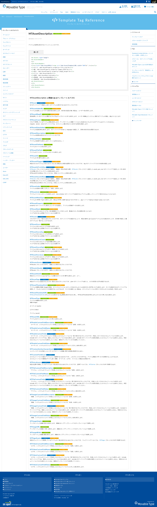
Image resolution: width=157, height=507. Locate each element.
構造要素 (5, 83)
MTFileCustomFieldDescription (41, 368)
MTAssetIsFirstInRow (38, 167)
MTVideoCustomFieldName (40, 449)
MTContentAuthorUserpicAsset (41, 349)
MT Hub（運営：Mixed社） (37, 1)
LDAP (4, 182)
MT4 (56, 108)
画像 (4, 57)
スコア (5, 108)
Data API (5, 175)
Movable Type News (8, 493)
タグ (4, 116)
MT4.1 (66, 33)
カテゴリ (5, 60)
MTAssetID (34, 156)
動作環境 (58, 489)
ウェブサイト (7, 42)
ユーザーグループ (87, 12)
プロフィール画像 (8, 153)
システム (5, 101)
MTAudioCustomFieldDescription (42, 322)
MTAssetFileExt (36, 139)
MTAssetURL (35, 317)
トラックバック (7, 127)
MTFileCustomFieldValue (39, 389)
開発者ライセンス (109, 489)
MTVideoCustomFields (38, 455)
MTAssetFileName (37, 144)
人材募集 (5, 497)
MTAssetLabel (35, 186)
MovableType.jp (5, 1)
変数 (4, 164)
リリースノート (8, 487)
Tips (61, 12)
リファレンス (54, 12)
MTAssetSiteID (35, 274)
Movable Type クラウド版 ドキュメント (65, 481)
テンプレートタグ (137, 36)
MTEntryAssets (35, 362)
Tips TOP (136, 81)
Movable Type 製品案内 (111, 483)
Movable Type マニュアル (62, 479)
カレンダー (6, 68)
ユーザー (5, 167)
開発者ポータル (75, 12)
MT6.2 (55, 114)
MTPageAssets (35, 438)
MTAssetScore (35, 224)
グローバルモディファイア (140, 40)
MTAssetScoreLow (37, 255)
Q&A (66, 12)
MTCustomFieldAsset (38, 355)
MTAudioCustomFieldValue (40, 343)
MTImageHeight (36, 421)
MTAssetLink (35, 192)
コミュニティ (7, 86)
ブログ (97, 12)
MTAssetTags (35, 279)
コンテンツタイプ (8, 94)
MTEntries (92, 364)
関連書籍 (6, 481)
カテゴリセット (7, 64)
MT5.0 (68, 322)
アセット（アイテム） (9, 38)
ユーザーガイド (136, 98)
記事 (4, 71)
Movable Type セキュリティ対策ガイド (65, 491)
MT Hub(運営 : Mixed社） (60, 497)
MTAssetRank (35, 209)
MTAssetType (35, 298)
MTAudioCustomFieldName (40, 328)
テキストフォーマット (9, 119)
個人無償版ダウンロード (111, 491)
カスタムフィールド (9, 53)
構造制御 (5, 79)
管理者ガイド (136, 94)
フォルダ (5, 142)
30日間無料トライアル (111, 487)
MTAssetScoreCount (37, 239)
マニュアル (44, 12)
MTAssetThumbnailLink (38, 285)
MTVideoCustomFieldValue (40, 465)
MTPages (102, 440)
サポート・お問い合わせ (109, 12)
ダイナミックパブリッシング (11, 112)
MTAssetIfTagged (36, 161)
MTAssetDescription (37, 133)
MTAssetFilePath (36, 150)
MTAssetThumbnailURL (38, 293)
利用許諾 (109, 479)
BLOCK (47, 161)
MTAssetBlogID (36, 114)
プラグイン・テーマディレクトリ (20, 1)
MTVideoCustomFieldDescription (42, 444)
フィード (5, 138)
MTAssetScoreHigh (37, 247)
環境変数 (134, 44)
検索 (4, 75)
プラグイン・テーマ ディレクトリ (62, 495)
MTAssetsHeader (36, 268)
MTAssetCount (35, 120)
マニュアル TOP (137, 120)
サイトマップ (7, 489)
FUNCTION (57, 33)
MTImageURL (35, 427)
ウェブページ (7, 46)
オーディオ (6, 49)
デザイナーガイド (137, 101)
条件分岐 (5, 105)
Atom (4, 171)
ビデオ (5, 134)
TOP (3, 16)
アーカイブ (6, 35)
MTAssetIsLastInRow (37, 177)
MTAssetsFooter (36, 262)
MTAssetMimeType (37, 198)
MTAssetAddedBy (36, 108)
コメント (5, 90)
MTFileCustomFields (37, 379)
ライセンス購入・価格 (110, 485)
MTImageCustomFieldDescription (42, 394)
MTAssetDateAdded (37, 127)
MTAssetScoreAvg (37, 232)
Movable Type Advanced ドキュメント (65, 483)
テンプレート (7, 123)
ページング (6, 156)
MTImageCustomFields (38, 406)
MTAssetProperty (36, 203)
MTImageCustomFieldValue (40, 415)
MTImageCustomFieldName (40, 400)
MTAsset (33, 103)
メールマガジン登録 (8, 495)
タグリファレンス (18, 16)
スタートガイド (136, 90)
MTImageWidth (35, 432)
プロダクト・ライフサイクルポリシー (13, 485)
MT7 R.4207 (54, 273)
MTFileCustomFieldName (39, 374)
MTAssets (33, 169)
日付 (4, 130)
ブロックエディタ (8, 149)
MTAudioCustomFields (38, 334)
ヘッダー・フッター (9, 160)
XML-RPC (6, 178)
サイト (5, 97)
